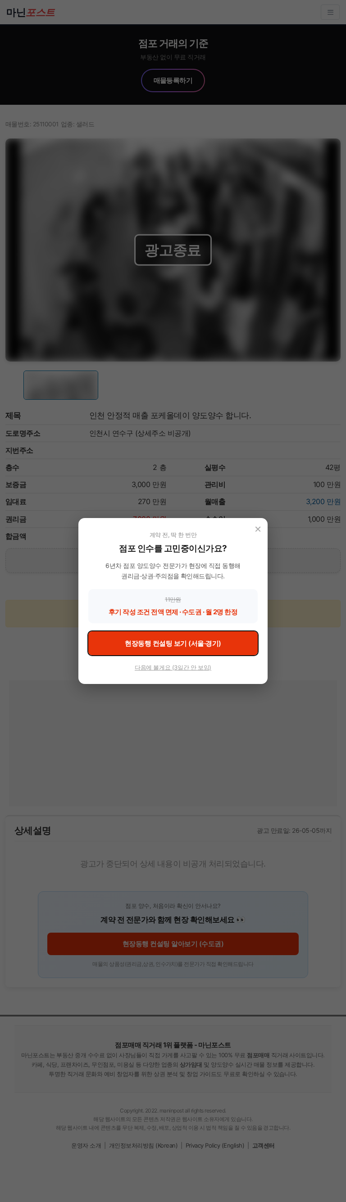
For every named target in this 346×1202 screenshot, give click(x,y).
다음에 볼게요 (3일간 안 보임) (173, 667)
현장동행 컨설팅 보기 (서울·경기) (173, 643)
